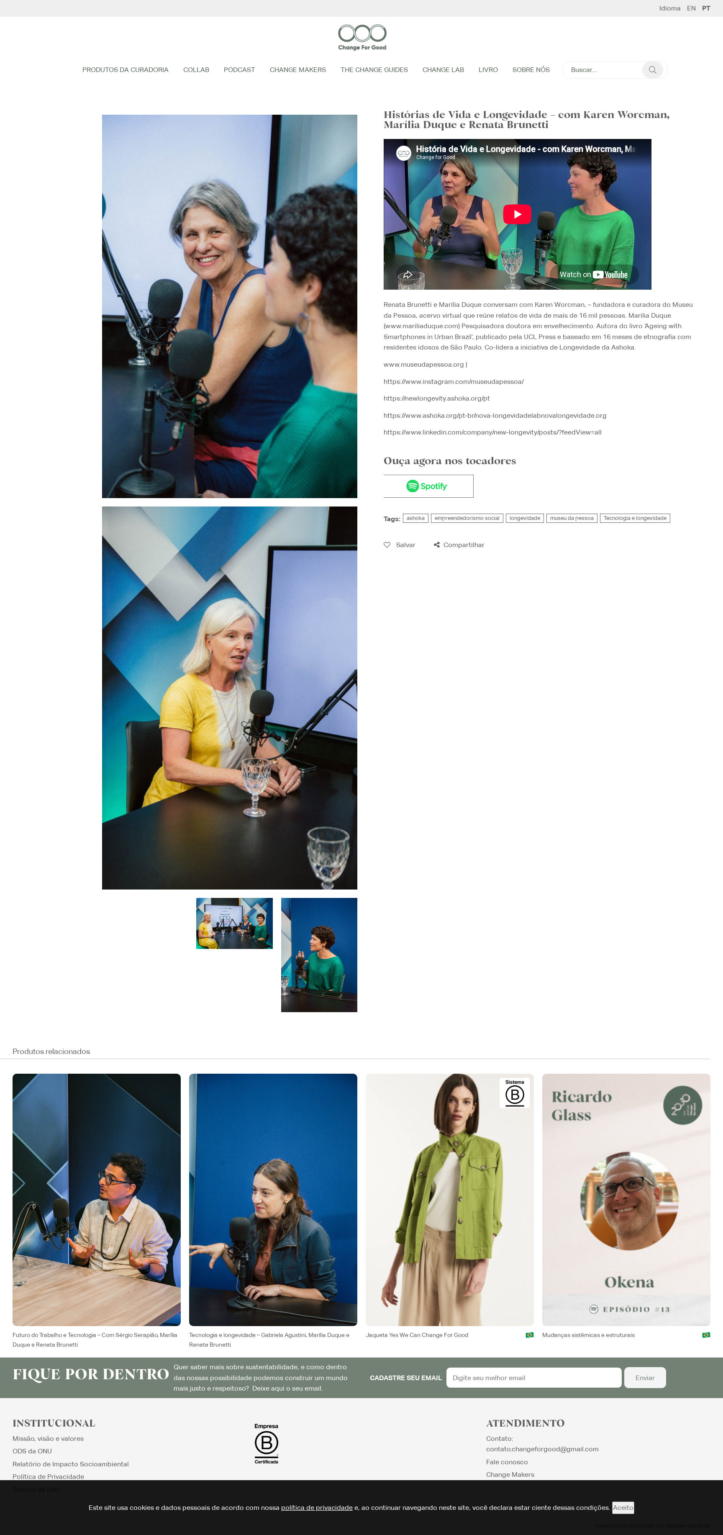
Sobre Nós (531, 70)
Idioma (670, 8)
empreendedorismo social (467, 518)
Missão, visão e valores (48, 1438)
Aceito (623, 1508)
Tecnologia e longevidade (635, 518)
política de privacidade (317, 1508)
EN (691, 8)
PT (706, 8)
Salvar (405, 545)
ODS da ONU (32, 1451)
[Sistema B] (515, 1093)
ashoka (416, 518)
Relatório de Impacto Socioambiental (71, 1464)
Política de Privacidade (48, 1477)
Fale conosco (507, 1462)
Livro (488, 70)
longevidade (525, 518)
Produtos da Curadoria (125, 70)
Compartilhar (463, 545)
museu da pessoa (572, 518)
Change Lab (443, 70)
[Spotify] (428, 486)
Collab (196, 70)
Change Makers (298, 70)
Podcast (239, 70)
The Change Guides (374, 70)
